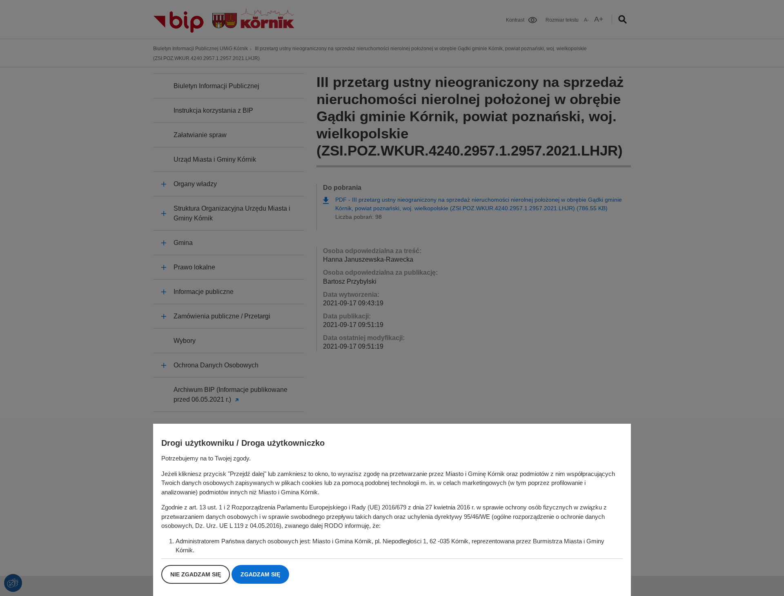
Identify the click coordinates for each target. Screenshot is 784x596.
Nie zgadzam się (195, 574)
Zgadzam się (260, 574)
